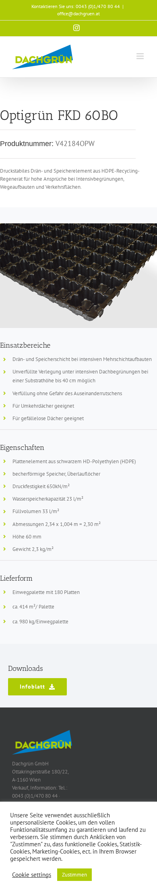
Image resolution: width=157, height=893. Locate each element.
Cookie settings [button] (31, 875)
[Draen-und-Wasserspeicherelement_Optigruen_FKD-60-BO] (78, 226)
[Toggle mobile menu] (140, 56)
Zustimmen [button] (74, 874)
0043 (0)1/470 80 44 (98, 6)
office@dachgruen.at (78, 13)
